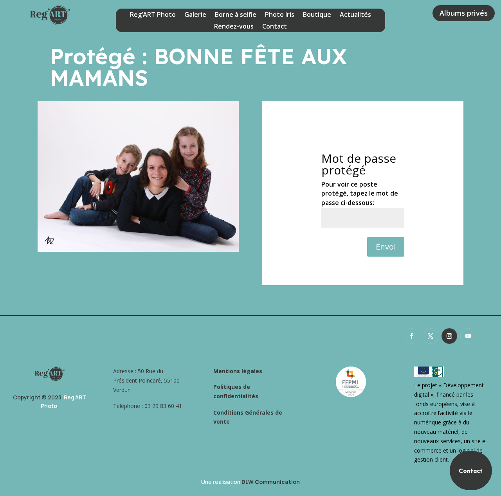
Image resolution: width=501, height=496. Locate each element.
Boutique (317, 15)
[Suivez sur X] (430, 336)
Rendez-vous (234, 27)
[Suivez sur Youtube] (468, 336)
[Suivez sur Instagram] (449, 336)
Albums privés (464, 13)
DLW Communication (270, 481)
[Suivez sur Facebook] (412, 336)
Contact (274, 27)
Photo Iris (279, 15)
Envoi (386, 246)
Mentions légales (237, 371)
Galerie (195, 15)
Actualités (355, 15)
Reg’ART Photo (153, 15)
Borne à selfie (235, 15)
